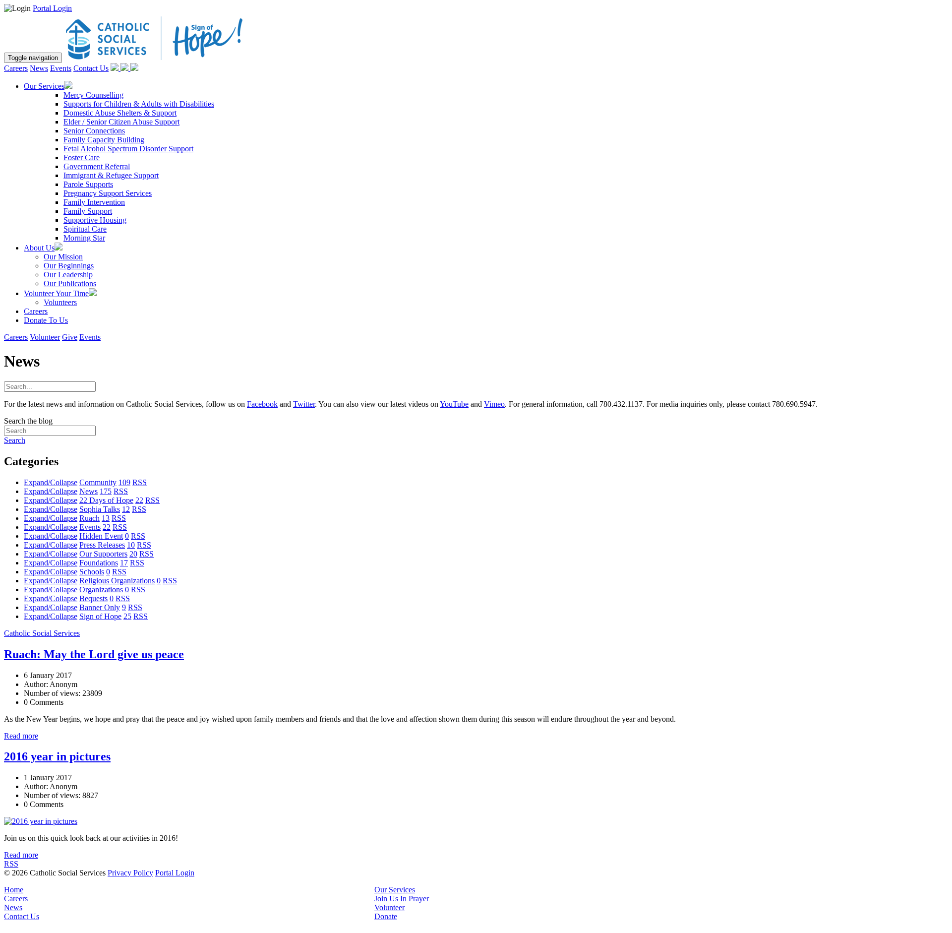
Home (13, 889)
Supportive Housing (94, 220)
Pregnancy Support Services (107, 193)
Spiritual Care (85, 229)
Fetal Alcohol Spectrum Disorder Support (128, 148)
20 (133, 554)
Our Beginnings (69, 265)
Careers (16, 68)
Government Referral (96, 166)
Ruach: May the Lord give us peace (94, 654)
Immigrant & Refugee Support (111, 175)
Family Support (87, 211)
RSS (139, 482)
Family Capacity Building (103, 139)
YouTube (454, 404)
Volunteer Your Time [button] (56, 293)
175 (106, 491)
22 (139, 500)
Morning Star (84, 238)
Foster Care (81, 157)
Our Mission (63, 256)
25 (127, 616)
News (39, 68)
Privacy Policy (130, 873)
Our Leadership (68, 274)
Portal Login (52, 8)
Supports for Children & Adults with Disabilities (138, 104)
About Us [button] (39, 248)
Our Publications (70, 283)
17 (124, 563)
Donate (385, 916)
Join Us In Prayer (401, 898)
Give (69, 337)
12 (126, 509)
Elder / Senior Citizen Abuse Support (121, 122)
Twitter (304, 404)
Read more (21, 736)
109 (124, 482)
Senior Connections (94, 130)
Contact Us (91, 68)
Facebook (262, 404)
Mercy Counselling (93, 95)
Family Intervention (94, 202)
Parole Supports (88, 184)
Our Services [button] (44, 86)
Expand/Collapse (50, 482)
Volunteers (60, 302)
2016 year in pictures (57, 756)
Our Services (394, 889)
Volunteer (45, 337)
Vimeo (494, 404)
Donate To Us (46, 320)
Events (60, 68)
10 (131, 545)
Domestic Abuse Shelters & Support (120, 113)
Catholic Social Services (42, 633)
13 (106, 518)
